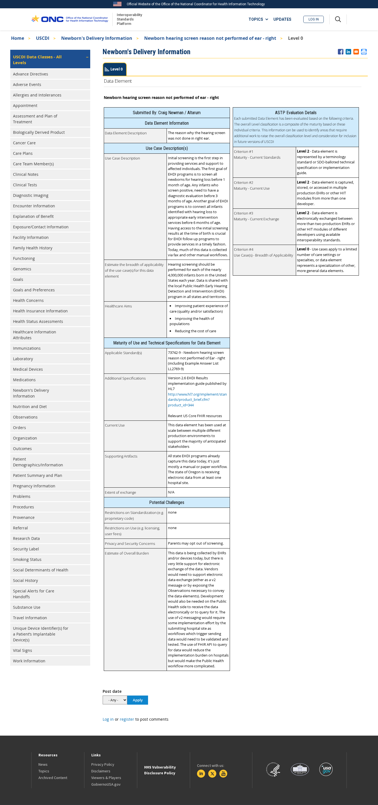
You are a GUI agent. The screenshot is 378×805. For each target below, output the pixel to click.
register (127, 719)
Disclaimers (100, 771)
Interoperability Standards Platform (128, 19)
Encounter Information (34, 205)
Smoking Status (27, 559)
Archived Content (52, 777)
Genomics (22, 268)
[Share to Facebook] (340, 51)
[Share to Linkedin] (348, 51)
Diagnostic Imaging (30, 195)
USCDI (42, 38)
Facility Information (31, 237)
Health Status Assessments (38, 321)
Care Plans (23, 153)
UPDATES (282, 19)
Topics (43, 771)
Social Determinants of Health (40, 570)
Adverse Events (27, 84)
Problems (21, 496)
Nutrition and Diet (30, 406)
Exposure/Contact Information (41, 226)
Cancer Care (24, 142)
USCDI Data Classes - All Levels (37, 60)
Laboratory (23, 358)
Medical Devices (28, 369)
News (43, 764)
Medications (24, 379)
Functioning (24, 258)
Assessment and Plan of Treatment (35, 118)
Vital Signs (22, 650)
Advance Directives (30, 74)
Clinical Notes (25, 174)
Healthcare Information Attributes (34, 334)
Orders (19, 427)
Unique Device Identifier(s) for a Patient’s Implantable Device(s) (40, 634)
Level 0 (116, 69)
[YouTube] (223, 774)
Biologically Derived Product (39, 132)
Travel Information (30, 617)
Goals (18, 279)
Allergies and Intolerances (37, 95)
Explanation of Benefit (33, 216)
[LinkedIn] (201, 774)
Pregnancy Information (34, 485)
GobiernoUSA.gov (106, 784)
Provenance (24, 517)
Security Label (26, 549)
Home (17, 38)
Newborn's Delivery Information (96, 38)
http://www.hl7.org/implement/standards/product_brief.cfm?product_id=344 (197, 399)
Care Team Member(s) (33, 163)
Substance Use (26, 607)
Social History (25, 580)
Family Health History (32, 247)
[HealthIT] (69, 19)
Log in (314, 19)
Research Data (26, 538)
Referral (20, 527)
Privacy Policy (102, 764)
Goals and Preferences (34, 289)
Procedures (23, 506)
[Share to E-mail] (356, 51)
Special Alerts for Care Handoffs (33, 593)
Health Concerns (28, 300)
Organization (25, 438)
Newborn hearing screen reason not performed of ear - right (210, 38)
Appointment (25, 105)
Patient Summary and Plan (37, 475)
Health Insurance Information (40, 310)
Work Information (29, 660)
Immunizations (27, 348)
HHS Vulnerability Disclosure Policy (160, 770)
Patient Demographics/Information (38, 461)
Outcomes (22, 448)
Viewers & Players (106, 777)
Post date (112, 691)
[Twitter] (212, 774)
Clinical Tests (25, 184)
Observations (25, 417)
